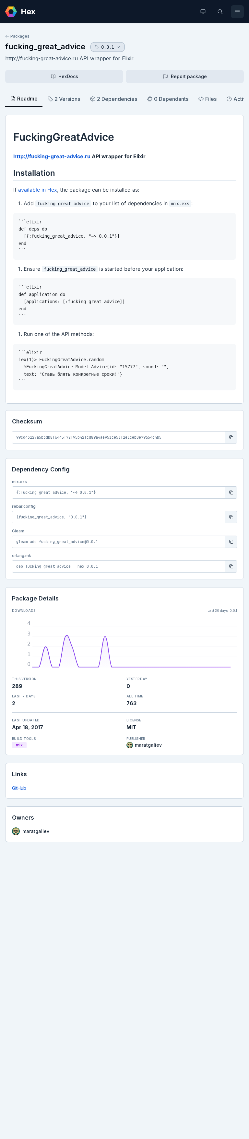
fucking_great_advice (45, 46)
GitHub (19, 788)
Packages (20, 36)
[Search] (220, 12)
